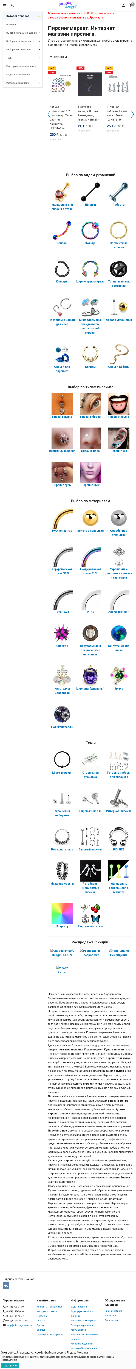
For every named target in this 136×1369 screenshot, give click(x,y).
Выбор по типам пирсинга (20, 41)
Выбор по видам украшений (21, 32)
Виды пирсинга (79, 1306)
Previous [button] (48, 114)
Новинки (11, 24)
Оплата (41, 1320)
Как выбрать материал (83, 1320)
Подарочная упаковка (18, 74)
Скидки (40, 1325)
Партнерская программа (50, 1334)
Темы (9, 58)
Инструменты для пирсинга (21, 66)
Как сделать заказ (47, 1311)
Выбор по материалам (18, 49)
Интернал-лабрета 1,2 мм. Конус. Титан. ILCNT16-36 (117, 113)
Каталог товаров (17, 16)
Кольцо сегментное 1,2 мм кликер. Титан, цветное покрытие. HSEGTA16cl (61, 117)
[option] (62, 109)
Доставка (42, 1316)
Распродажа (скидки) (18, 83)
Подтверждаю (10, 1365)
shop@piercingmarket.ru (19, 1325)
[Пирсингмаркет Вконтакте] (6, 1285)
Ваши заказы (112, 1320)
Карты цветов (78, 1329)
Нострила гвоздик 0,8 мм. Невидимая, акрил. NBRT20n (88, 113)
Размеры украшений (82, 1325)
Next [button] (132, 114)
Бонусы (41, 1329)
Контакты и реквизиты (49, 1306)
